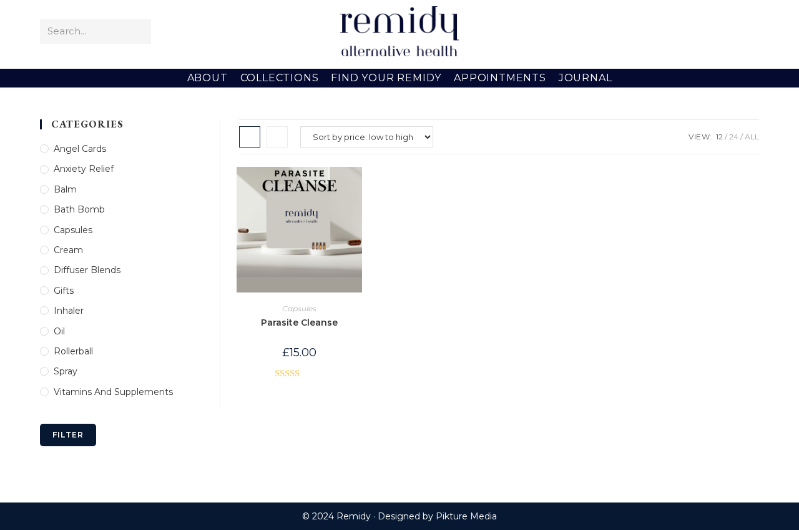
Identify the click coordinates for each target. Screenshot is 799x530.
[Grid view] (249, 137)
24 (733, 136)
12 (719, 136)
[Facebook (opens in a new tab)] (696, 31)
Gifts (64, 290)
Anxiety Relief (84, 168)
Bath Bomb (79, 209)
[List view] (277, 137)
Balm (65, 189)
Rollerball (73, 351)
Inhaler (69, 310)
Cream (68, 250)
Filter (68, 434)
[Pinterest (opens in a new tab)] (714, 31)
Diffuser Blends (87, 270)
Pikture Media (466, 516)
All (752, 136)
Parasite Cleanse (299, 322)
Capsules (299, 308)
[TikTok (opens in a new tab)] (750, 31)
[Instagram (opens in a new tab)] (732, 31)
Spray (65, 371)
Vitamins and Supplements (113, 392)
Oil (59, 331)
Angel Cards (80, 148)
